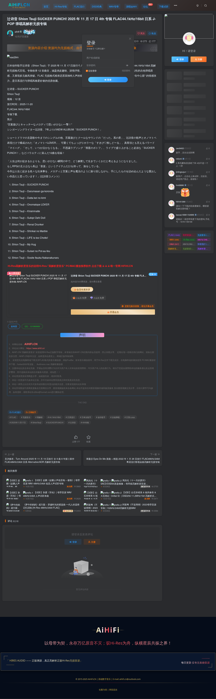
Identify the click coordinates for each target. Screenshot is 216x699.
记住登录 (92, 70)
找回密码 (126, 70)
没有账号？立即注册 (95, 48)
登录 (109, 79)
